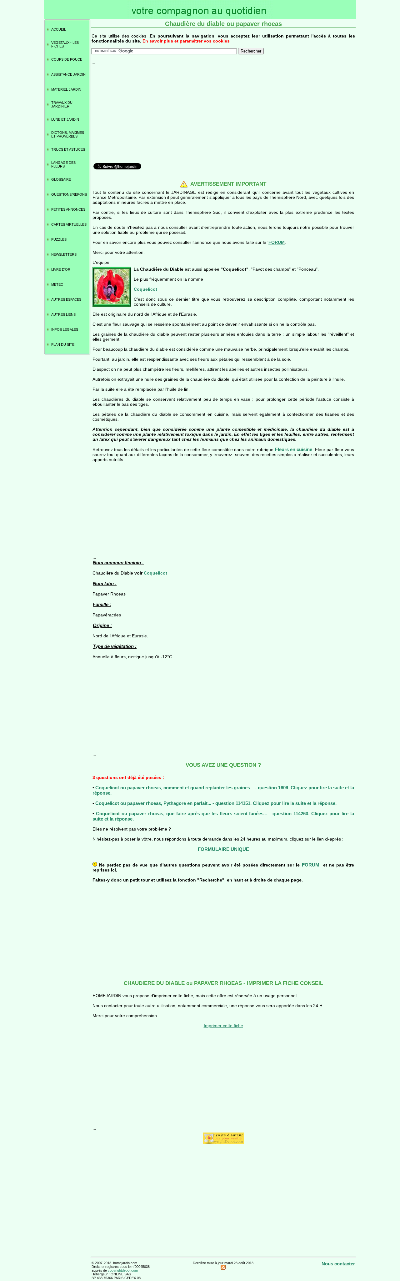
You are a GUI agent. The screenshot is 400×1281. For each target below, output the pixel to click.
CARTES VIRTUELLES (69, 224)
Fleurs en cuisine (293, 449)
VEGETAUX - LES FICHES (65, 44)
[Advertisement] (223, 108)
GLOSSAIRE (61, 179)
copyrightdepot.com (123, 1270)
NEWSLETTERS (64, 254)
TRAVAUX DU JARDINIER (61, 104)
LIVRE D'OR (60, 269)
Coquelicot (145, 289)
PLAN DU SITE (62, 344)
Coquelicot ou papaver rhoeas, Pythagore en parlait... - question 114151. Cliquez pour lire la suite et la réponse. (216, 803)
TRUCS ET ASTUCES (68, 149)
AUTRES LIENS (63, 314)
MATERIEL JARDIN (66, 89)
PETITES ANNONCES (68, 209)
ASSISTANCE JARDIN (68, 74)
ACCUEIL (58, 29)
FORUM (276, 242)
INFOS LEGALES (64, 329)
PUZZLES (59, 239)
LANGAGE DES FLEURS (63, 164)
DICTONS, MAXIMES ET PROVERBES (67, 134)
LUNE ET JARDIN (65, 119)
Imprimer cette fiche (223, 1025)
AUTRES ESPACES (66, 299)
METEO (57, 284)
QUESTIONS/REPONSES (69, 194)
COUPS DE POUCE (66, 59)
